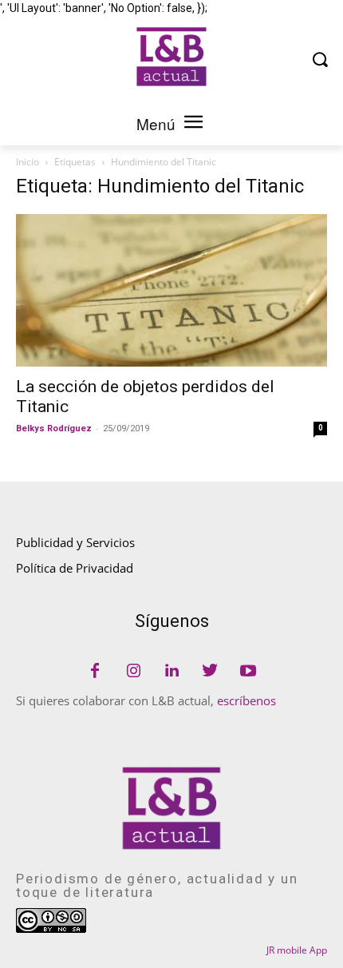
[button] (319, 59)
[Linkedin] (171, 672)
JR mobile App (296, 950)
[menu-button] (193, 123)
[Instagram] (133, 672)
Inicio (27, 162)
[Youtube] (248, 672)
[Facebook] (95, 672)
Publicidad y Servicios (75, 542)
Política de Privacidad (74, 568)
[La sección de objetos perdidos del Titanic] (171, 290)
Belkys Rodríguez (54, 428)
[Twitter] (210, 672)
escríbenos (246, 700)
